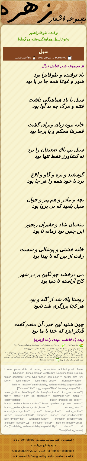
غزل (68, 345)
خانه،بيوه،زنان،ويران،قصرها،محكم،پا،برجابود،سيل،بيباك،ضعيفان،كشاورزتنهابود (53, 349)
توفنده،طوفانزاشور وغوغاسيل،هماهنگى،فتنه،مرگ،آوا (34, 345)
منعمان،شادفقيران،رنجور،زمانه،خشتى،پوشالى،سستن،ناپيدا (60, 353)
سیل (43, 51)
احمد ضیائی (21, 57)
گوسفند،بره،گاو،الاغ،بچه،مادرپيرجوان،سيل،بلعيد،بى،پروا (61, 351)
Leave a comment (47, 360)
